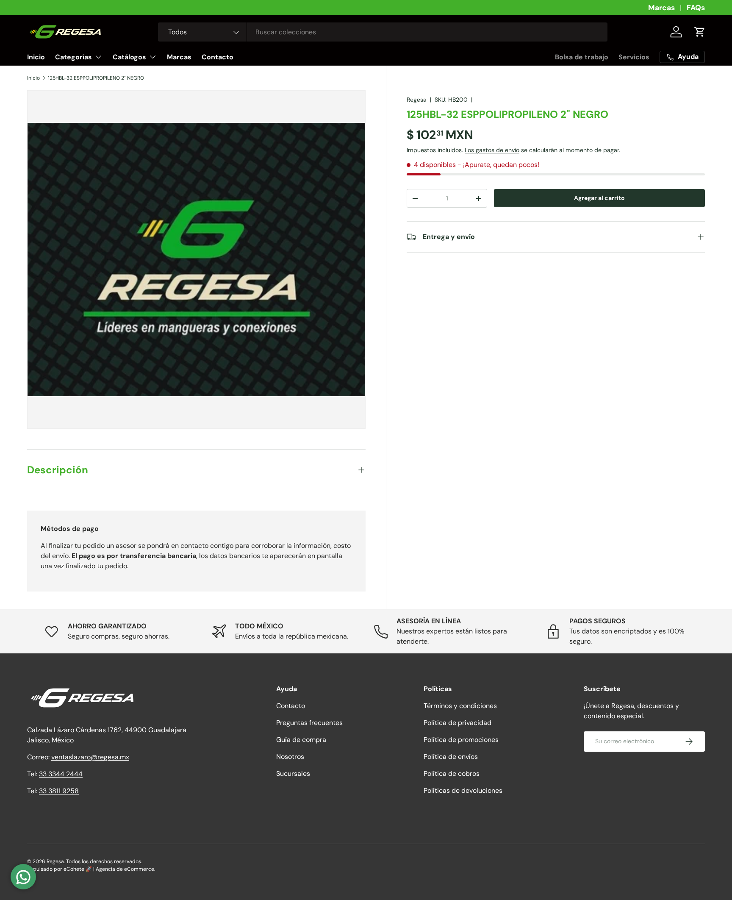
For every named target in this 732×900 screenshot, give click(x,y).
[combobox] (382, 32)
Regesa (417, 99)
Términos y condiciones (460, 705)
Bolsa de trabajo (581, 57)
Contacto (217, 57)
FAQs (696, 7)
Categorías (73, 57)
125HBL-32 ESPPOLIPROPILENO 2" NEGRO (96, 78)
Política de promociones (461, 739)
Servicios (633, 57)
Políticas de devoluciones (463, 790)
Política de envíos (451, 756)
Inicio (36, 57)
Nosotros (290, 756)
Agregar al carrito (599, 198)
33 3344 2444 (61, 773)
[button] (699, 31)
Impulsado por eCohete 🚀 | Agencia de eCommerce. (91, 869)
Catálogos (129, 57)
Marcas (661, 7)
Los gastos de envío (492, 150)
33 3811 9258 (59, 790)
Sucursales (293, 773)
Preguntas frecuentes (309, 722)
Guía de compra (301, 739)
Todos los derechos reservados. (104, 861)
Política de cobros (452, 773)
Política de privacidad (457, 722)
